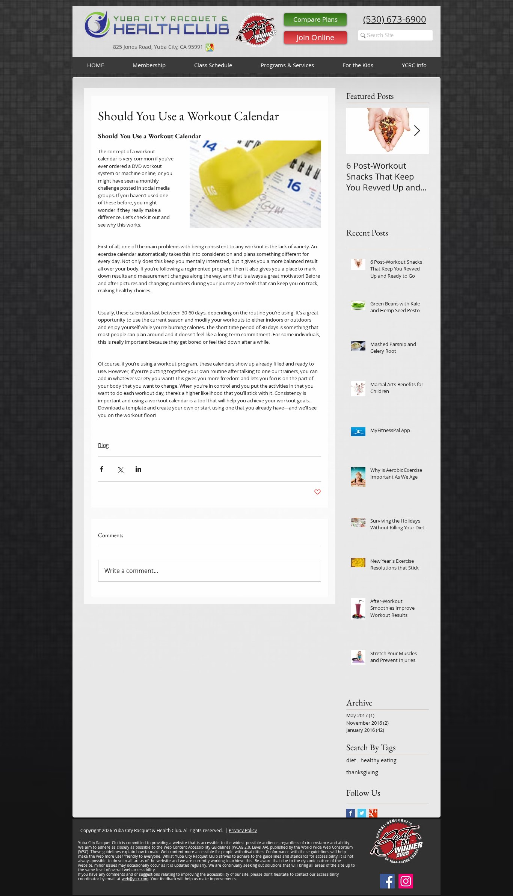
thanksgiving (362, 772)
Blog (103, 445)
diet (351, 760)
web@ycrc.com (135, 878)
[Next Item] (416, 131)
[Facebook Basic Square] (350, 813)
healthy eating (379, 760)
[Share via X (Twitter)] (120, 469)
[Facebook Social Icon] (387, 881)
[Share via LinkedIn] (138, 469)
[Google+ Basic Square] (373, 813)
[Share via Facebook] (101, 469)
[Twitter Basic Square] (362, 813)
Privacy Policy (243, 830)
